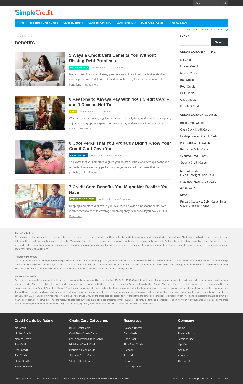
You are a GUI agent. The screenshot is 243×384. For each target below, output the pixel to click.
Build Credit (130, 333)
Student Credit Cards (193, 162)
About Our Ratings (219, 29)
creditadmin (98, 67)
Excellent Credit (190, 106)
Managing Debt (79, 67)
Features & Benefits (82, 199)
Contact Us (184, 360)
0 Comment (117, 67)
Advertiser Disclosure (197, 29)
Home (20, 22)
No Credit (186, 59)
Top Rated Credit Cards (44, 22)
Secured (128, 360)
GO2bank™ (187, 188)
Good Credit (188, 99)
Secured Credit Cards (194, 156)
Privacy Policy (186, 333)
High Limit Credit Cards (195, 142)
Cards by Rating (73, 22)
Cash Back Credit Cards (195, 129)
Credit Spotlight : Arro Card (197, 175)
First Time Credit (133, 344)
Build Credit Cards (152, 22)
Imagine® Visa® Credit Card (198, 181)
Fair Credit (187, 93)
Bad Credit (187, 79)
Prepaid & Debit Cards (194, 149)
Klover (184, 195)
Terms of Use (186, 338)
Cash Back (130, 338)
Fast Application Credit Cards (198, 136)
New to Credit (188, 73)
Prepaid (128, 349)
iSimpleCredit (24, 378)
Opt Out (182, 344)
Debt (73, 111)
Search (184, 36)
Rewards (129, 355)
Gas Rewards (78, 155)
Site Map (183, 349)
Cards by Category (99, 22)
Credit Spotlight (132, 366)
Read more (91, 84)
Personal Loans (178, 22)
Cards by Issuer (126, 22)
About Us (183, 355)
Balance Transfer (133, 327)
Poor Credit (187, 86)
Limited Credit (189, 66)
